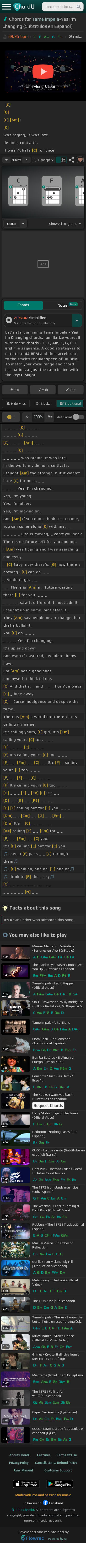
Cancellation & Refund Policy (56, 1462)
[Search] (78, 6)
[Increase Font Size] (49, 417)
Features (43, 1455)
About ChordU (19, 1455)
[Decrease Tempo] (6, 160)
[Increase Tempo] (26, 160)
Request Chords (48, 1105)
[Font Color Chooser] (11, 417)
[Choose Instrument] (23, 223)
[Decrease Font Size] (27, 417)
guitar (11, 224)
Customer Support (58, 1470)
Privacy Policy (18, 1462)
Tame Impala (45, 19)
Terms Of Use (67, 1455)
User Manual (23, 1470)
